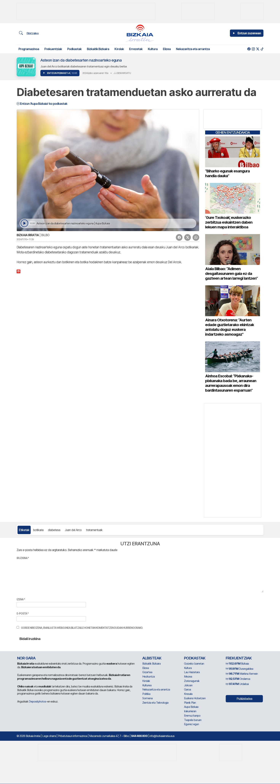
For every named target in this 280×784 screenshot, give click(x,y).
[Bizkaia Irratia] (140, 33)
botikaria (38, 530)
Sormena (147, 698)
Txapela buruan (192, 720)
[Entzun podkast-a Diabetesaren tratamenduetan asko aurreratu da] (24, 223)
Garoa (187, 689)
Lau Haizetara (192, 672)
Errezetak (135, 49)
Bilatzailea (32, 33)
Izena (21, 599)
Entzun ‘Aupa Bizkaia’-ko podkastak (43, 104)
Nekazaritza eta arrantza (193, 49)
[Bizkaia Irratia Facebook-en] (248, 49)
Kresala (188, 694)
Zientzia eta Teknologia (155, 702)
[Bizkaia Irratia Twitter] (257, 49)
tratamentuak (94, 530)
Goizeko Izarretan (194, 663)
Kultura (153, 49)
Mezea (188, 676)
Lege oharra (49, 736)
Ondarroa (239, 679)
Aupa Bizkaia (191, 707)
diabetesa (54, 530)
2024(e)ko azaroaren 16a (95, 72)
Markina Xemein (243, 673)
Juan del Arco (73, 530)
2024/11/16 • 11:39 (25, 239)
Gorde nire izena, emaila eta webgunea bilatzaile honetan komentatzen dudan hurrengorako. (82, 627)
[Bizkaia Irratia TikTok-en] (262, 49)
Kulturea (146, 685)
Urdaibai (239, 684)
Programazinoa (28, 49)
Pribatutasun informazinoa (72, 736)
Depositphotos (37, 701)
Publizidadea (244, 699)
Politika (146, 694)
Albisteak (151, 658)
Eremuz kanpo (192, 715)
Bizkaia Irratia (28, 235)
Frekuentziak (53, 49)
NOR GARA (26, 658)
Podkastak (74, 49)
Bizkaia (239, 663)
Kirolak (119, 49)
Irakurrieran (190, 711)
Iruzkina (23, 558)
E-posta (23, 613)
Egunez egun (191, 724)
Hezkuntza (148, 676)
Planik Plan (190, 702)
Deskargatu (123, 72)
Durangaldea (241, 668)
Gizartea (147, 672)
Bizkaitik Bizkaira (98, 49)
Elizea (167, 49)
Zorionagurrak (191, 681)
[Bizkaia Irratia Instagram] (253, 49)
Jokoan (188, 685)
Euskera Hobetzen (195, 698)
